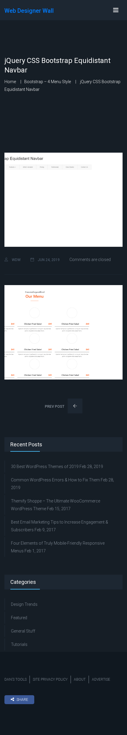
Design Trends (24, 604)
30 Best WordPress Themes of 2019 (45, 466)
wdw (16, 260)
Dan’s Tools (15, 679)
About (80, 679)
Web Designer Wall (29, 10)
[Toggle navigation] (116, 10)
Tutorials (19, 644)
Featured (19, 617)
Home (10, 81)
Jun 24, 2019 (48, 260)
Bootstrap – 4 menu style (47, 81)
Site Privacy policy (50, 679)
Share (22, 700)
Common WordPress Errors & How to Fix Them (55, 480)
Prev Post (55, 406)
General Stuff (23, 631)
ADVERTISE (101, 679)
